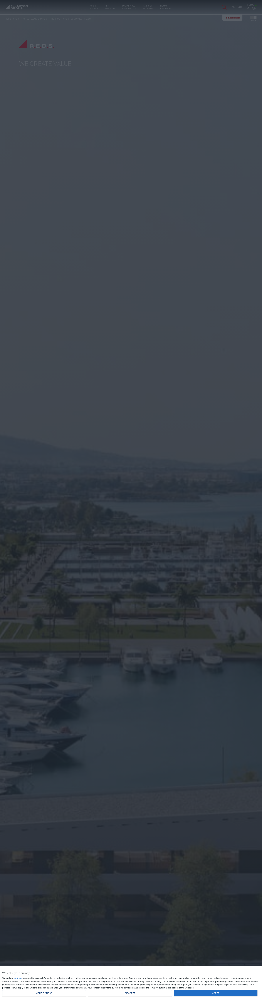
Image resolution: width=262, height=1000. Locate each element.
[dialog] (131, 983)
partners (18, 978)
